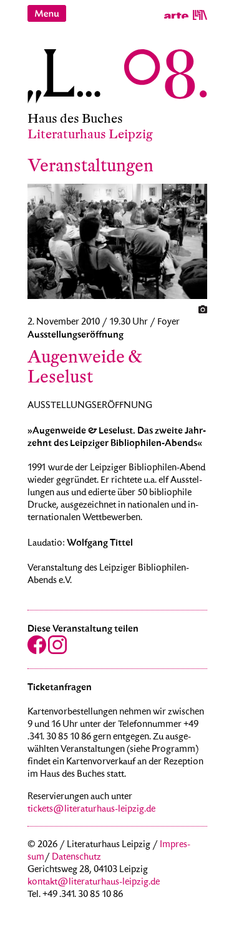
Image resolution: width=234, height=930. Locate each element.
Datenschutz (76, 858)
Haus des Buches (75, 118)
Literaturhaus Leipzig (90, 134)
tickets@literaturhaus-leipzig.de (91, 810)
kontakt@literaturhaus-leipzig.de (93, 883)
